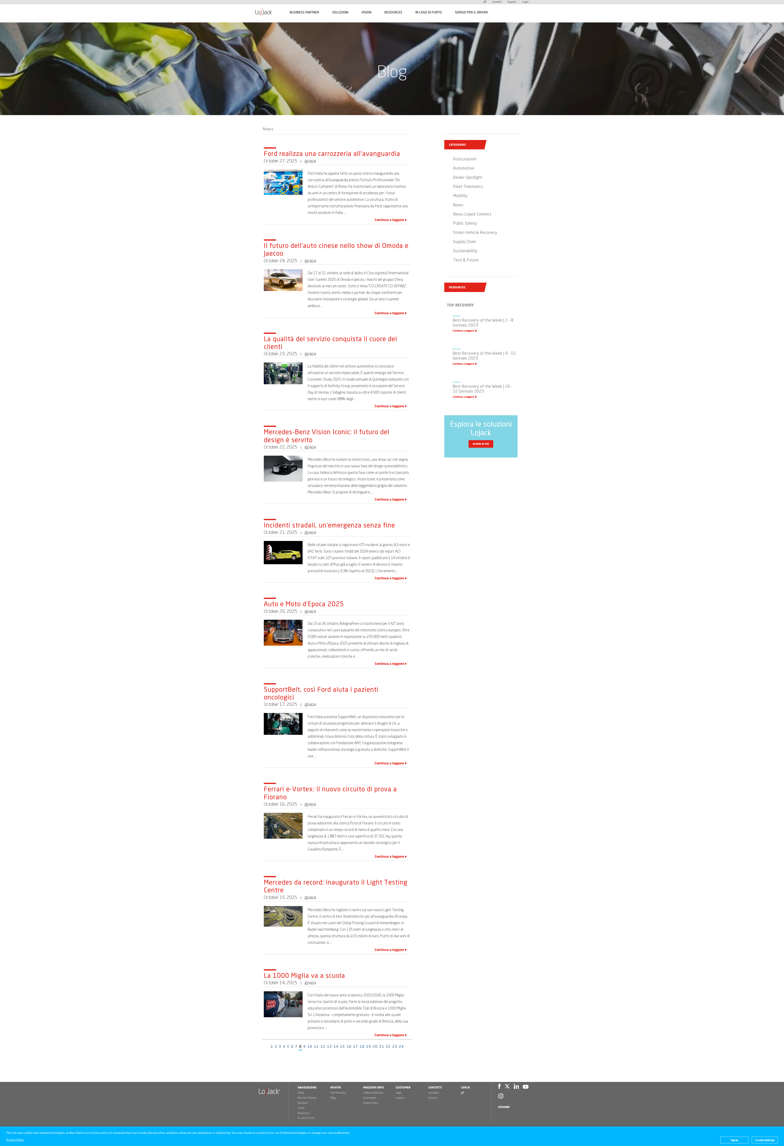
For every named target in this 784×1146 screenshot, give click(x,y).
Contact (432, 1098)
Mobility (460, 196)
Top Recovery (338, 1093)
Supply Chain (464, 242)
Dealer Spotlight (467, 177)
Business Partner (304, 12)
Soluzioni (340, 12)
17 (355, 1047)
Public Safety (465, 223)
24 (401, 1047)
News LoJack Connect (472, 214)
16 (348, 1047)
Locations (433, 1093)
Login (525, 2)
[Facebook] (499, 1086)
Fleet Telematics (468, 187)
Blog (332, 1098)
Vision (366, 12)
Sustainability (465, 251)
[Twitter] (507, 1086)
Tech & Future (466, 260)
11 (316, 1047)
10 (309, 1047)
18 (362, 1047)
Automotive (463, 168)
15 (342, 1047)
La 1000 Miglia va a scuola (304, 976)
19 (368, 1047)
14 (335, 1047)
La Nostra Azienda (373, 1093)
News (268, 129)
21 (381, 1047)
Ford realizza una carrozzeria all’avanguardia (332, 154)
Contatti (496, 2)
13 (329, 1047)
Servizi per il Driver (471, 12)
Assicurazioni (465, 159)
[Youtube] (525, 1086)
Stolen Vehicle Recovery (475, 233)
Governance (369, 1098)
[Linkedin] (516, 1086)
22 (388, 1047)
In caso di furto (428, 12)
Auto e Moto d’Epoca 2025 (304, 604)
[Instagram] (500, 1096)
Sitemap (504, 1107)
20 (375, 1047)
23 (394, 1047)
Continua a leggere (389, 220)
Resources (393, 12)
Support (511, 2)
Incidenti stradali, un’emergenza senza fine (329, 525)
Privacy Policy (370, 1103)
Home (301, 1093)
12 (322, 1047)
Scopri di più (481, 444)
